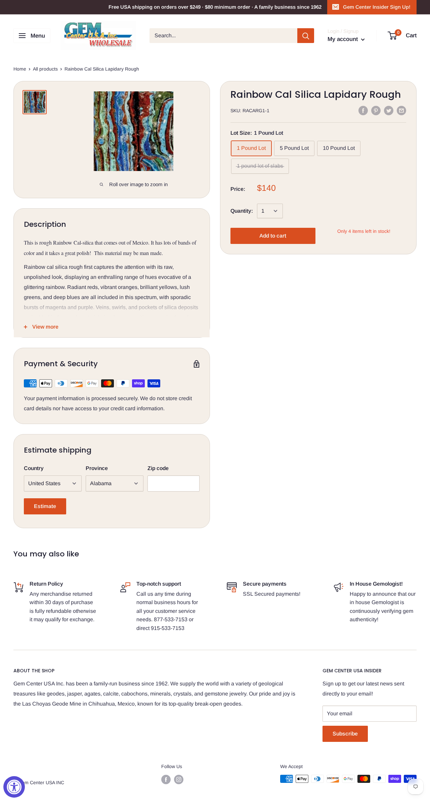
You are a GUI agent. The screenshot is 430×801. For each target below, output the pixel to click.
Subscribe (345, 733)
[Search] (305, 35)
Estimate (45, 506)
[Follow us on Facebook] (166, 779)
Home (19, 69)
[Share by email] (401, 110)
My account (343, 39)
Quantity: (241, 211)
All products (45, 69)
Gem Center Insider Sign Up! (377, 7)
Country (34, 468)
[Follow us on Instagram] (178, 779)
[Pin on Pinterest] (376, 110)
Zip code (158, 468)
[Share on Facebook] (363, 110)
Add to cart (272, 236)
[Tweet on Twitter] (388, 110)
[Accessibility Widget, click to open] (14, 787)
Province (97, 468)
